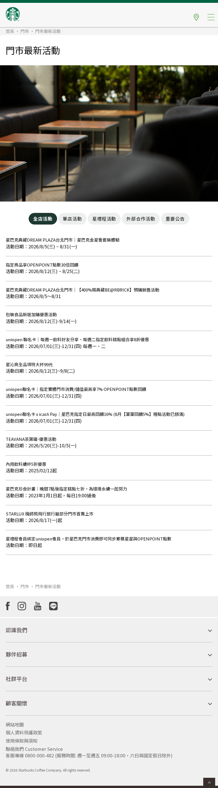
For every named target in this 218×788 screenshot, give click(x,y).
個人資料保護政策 (24, 732)
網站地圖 (15, 724)
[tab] (43, 219)
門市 (24, 31)
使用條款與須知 (21, 740)
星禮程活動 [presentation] (104, 218)
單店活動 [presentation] (72, 218)
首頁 (10, 31)
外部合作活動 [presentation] (140, 218)
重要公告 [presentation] (175, 218)
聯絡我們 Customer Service (34, 748)
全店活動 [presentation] (43, 218)
